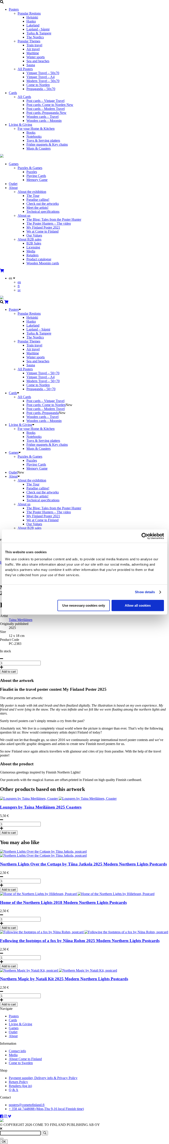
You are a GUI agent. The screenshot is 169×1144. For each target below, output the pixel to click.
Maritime (32, 53)
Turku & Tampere (38, 33)
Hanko (31, 21)
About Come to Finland (25, 1059)
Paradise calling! (37, 199)
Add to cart (9, 832)
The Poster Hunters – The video (48, 223)
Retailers (32, 255)
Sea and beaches (37, 61)
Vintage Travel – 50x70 (42, 73)
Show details (145, 592)
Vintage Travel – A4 (40, 77)
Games (13, 164)
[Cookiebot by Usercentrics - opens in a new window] (144, 536)
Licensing (33, 247)
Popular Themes (29, 41)
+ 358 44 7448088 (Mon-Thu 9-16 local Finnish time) (46, 1109)
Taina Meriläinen (20, 620)
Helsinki (32, 17)
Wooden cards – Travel (42, 117)
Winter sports (35, 57)
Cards (13, 93)
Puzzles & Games (30, 168)
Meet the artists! (37, 207)
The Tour (32, 196)
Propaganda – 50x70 (40, 89)
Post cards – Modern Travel (45, 109)
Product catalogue (38, 259)
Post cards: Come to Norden (49, 105)
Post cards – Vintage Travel (45, 101)
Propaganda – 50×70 (40, 389)
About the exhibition (32, 192)
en (19, 282)
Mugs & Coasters (38, 148)
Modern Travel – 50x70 (42, 81)
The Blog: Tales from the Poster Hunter (53, 219)
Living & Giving (20, 124)
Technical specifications (42, 211)
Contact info (17, 1051)
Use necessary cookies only (83, 605)
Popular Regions (29, 13)
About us (24, 215)
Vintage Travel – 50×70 (42, 373)
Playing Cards (36, 176)
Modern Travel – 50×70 (43, 381)
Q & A (13, 1090)
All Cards (24, 97)
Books (30, 132)
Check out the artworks (42, 203)
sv (19, 290)
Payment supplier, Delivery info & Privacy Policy (43, 1078)
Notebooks (34, 136)
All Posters (25, 69)
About (13, 188)
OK (4, 1141)
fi (19, 286)
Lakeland (32, 25)
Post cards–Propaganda (46, 113)
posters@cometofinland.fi (26, 1105)
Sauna (30, 65)
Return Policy (18, 1082)
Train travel (34, 45)
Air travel (33, 49)
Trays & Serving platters (43, 140)
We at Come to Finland (42, 231)
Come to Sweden (21, 1063)
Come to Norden (38, 85)
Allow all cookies (138, 605)
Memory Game (37, 180)
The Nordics (35, 37)
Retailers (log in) (20, 1086)
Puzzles (31, 172)
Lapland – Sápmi (38, 329)
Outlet (13, 184)
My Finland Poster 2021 (43, 227)
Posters (14, 9)
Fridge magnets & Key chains (47, 144)
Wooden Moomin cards (42, 263)
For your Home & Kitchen (36, 128)
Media (30, 251)
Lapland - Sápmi (38, 29)
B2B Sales (33, 243)
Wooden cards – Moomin (44, 120)
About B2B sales (29, 239)
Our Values (34, 235)
